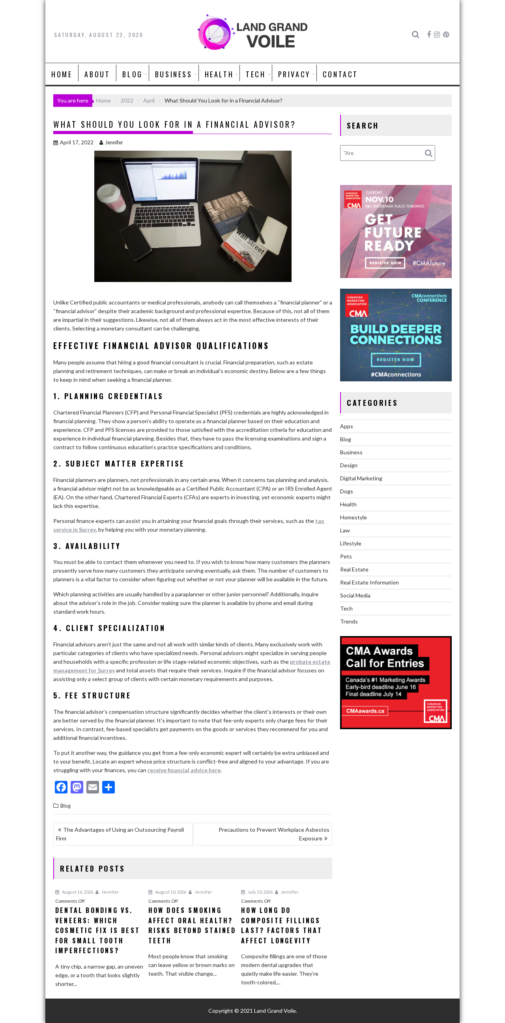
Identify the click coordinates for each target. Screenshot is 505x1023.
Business (174, 74)
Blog (132, 74)
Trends (349, 621)
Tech (256, 74)
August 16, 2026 (77, 891)
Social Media (355, 595)
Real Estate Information (369, 582)
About (97, 74)
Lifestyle (350, 543)
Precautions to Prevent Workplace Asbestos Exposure (274, 834)
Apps (346, 426)
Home (61, 74)
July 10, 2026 (260, 891)
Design (348, 465)
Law (345, 530)
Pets (346, 556)
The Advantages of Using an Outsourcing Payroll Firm (120, 834)
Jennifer (114, 142)
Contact (340, 74)
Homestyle (353, 517)
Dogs (346, 491)
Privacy (294, 74)
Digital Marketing (361, 478)
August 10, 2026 (170, 891)
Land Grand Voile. (275, 1010)
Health (219, 74)
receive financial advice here (184, 770)
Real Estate (354, 569)
